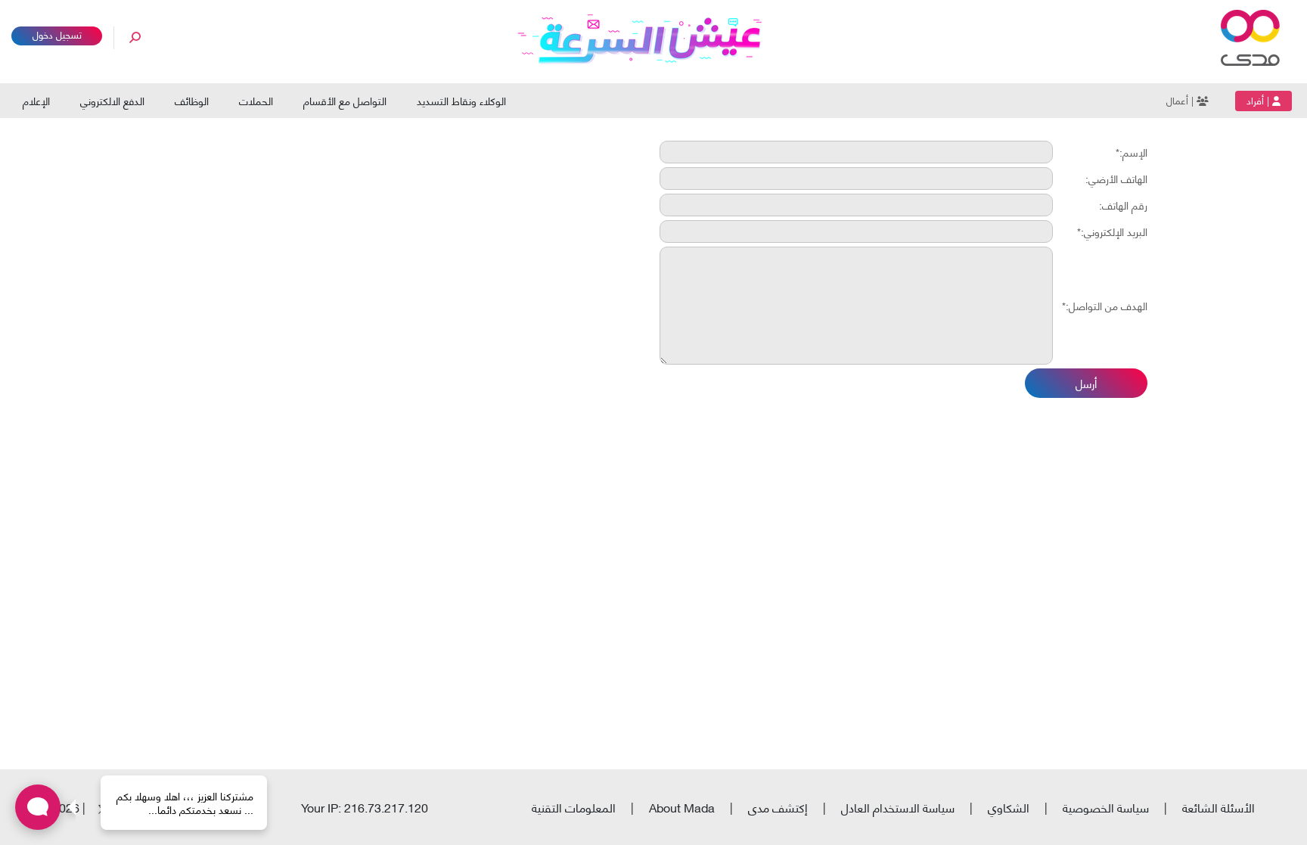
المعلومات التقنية (574, 807)
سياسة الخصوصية (1106, 807)
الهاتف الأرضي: (1116, 178)
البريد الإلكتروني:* (1112, 231)
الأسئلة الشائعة (1218, 807)
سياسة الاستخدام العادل (898, 807)
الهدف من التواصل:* (1104, 305)
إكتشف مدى (778, 807)
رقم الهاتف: (1123, 205)
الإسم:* (1131, 152)
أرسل (1086, 382)
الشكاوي (1008, 807)
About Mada (682, 807)
